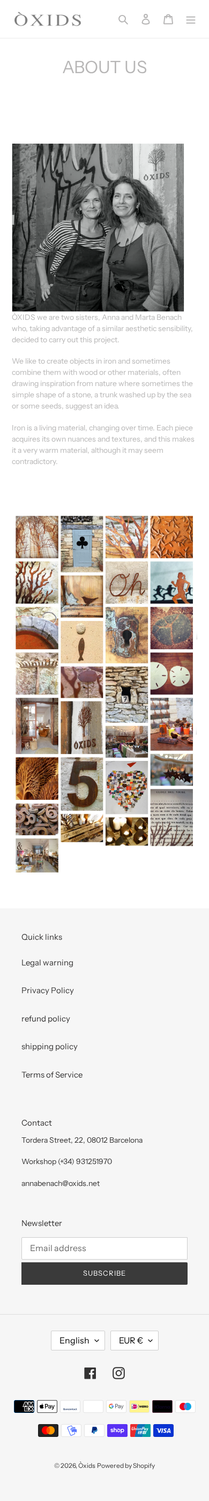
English (74, 1340)
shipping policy (49, 1046)
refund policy (45, 1018)
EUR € (131, 1340)
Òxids (86, 1465)
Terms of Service (52, 1075)
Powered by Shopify (126, 1465)
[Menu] (191, 18)
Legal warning (47, 962)
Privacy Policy (47, 990)
